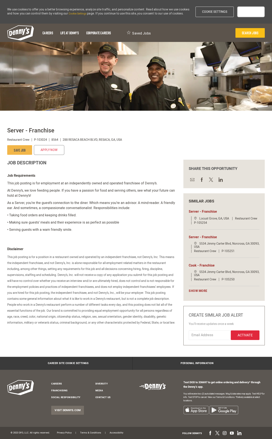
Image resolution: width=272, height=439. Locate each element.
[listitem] (196, 410)
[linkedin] (239, 433)
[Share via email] (192, 179)
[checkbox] (19, 150)
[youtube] (232, 433)
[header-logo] (20, 33)
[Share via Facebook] (201, 179)
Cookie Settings (77, 14)
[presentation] (250, 33)
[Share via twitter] (210, 179)
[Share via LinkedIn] (220, 179)
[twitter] (217, 433)
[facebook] (210, 433)
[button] (215, 12)
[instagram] (224, 433)
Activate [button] (245, 335)
